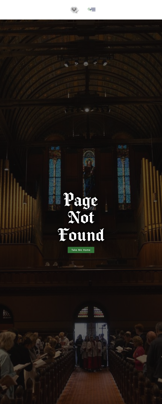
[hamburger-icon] (92, 9)
